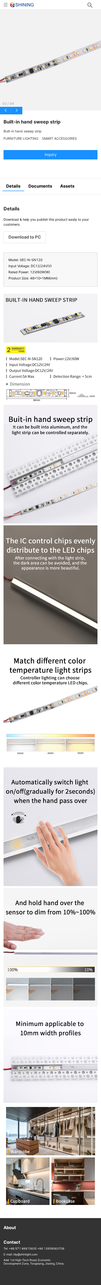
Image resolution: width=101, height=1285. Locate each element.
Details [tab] (13, 186)
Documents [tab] (40, 186)
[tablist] (50, 186)
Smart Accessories (59, 138)
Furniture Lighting (21, 138)
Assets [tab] (67, 186)
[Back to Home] (22, 4)
